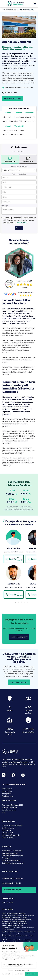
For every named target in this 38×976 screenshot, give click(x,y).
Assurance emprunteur (10, 853)
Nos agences (13, 9)
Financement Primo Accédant (12, 856)
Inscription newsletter (19, 682)
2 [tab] (19, 602)
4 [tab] (25, 602)
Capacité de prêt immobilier (12, 825)
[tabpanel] (14, 565)
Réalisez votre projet (12, 98)
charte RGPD (22, 223)
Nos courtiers (7, 791)
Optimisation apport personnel (13, 863)
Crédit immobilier (8, 828)
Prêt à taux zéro (7, 838)
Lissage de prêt (7, 833)
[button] (34, 3)
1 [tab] (15, 602)
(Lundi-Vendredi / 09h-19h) (11, 883)
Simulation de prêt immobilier (12, 878)
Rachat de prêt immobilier (11, 835)
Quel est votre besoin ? (19, 167)
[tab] (10, 159)
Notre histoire (7, 789)
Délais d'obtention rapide (11, 861)
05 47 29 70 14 (7, 902)
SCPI (3, 812)
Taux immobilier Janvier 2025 (12, 805)
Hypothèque (6, 830)
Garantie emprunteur (9, 810)
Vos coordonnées (19, 174)
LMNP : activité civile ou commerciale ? (14, 913)
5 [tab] (28, 602)
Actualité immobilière (9, 807)
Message (4, 206)
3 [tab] (22, 602)
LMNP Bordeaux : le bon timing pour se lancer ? (17, 940)
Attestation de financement (11, 851)
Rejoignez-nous (7, 796)
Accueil (5, 9)
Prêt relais (5, 858)
